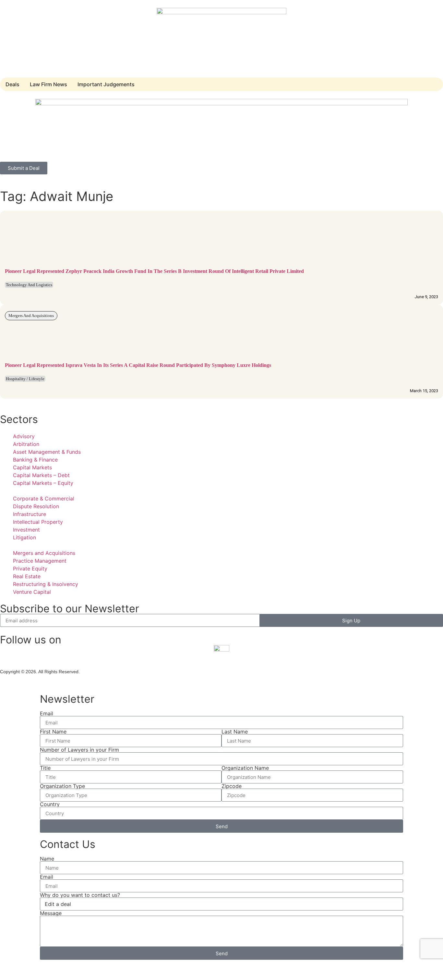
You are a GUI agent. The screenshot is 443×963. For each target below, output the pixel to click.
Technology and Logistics (29, 284)
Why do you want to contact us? (80, 895)
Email (46, 713)
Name (47, 858)
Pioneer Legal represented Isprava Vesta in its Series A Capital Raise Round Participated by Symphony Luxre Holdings (138, 365)
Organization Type (62, 786)
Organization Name (245, 767)
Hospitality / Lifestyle (25, 378)
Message (51, 913)
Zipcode (232, 786)
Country (50, 804)
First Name (53, 731)
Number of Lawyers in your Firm (79, 749)
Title (45, 767)
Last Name (235, 731)
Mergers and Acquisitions (31, 315)
